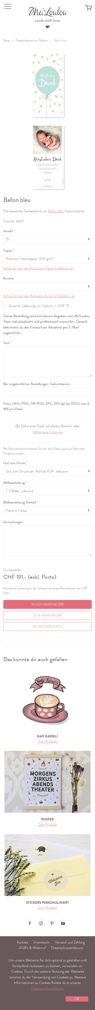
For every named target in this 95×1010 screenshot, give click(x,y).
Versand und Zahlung (70, 942)
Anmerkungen (13, 522)
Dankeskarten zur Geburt (32, 40)
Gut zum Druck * (15, 463)
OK (77, 999)
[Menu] (47, 17)
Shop (6, 40)
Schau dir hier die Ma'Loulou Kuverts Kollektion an (39, 296)
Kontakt (22, 942)
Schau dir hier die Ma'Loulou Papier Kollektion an (38, 268)
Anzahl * (9, 231)
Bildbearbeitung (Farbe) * (20, 502)
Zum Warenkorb (48, 615)
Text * (7, 343)
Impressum (41, 942)
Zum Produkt (47, 741)
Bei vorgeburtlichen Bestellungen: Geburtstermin (36, 384)
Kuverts (8, 278)
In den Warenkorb (47, 604)
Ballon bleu (56, 211)
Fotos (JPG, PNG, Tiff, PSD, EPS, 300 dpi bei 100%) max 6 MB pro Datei (46, 406)
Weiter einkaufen (47, 626)
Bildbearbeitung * (15, 482)
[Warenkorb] (88, 7)
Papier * (8, 250)
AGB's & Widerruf (32, 948)
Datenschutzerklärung (67, 948)
